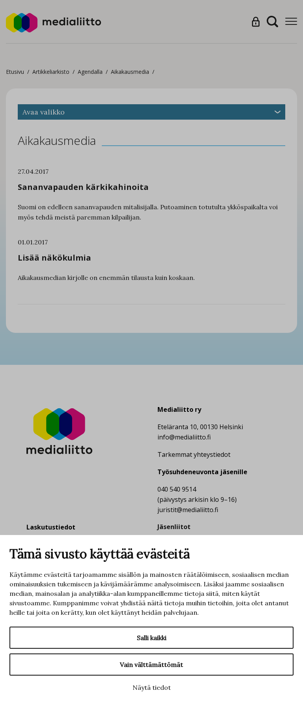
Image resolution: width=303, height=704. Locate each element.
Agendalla (90, 71)
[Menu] (291, 21)
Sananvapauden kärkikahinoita (83, 187)
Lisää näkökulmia (54, 257)
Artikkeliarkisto (50, 71)
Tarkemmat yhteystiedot (193, 454)
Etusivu (15, 71)
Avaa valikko (43, 111)
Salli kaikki (151, 638)
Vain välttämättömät (151, 664)
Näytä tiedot (152, 687)
